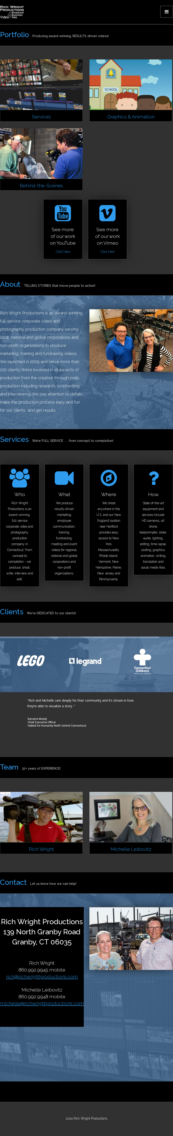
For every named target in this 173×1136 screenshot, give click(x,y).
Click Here (63, 251)
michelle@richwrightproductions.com (42, 1003)
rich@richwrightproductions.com (42, 976)
